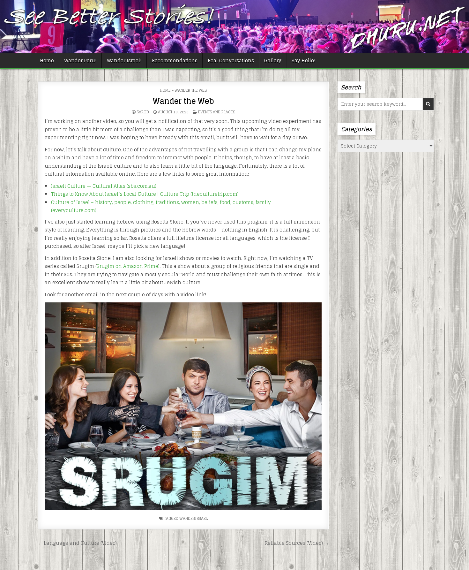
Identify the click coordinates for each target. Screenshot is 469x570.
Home (47, 60)
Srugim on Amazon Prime (127, 266)
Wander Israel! (124, 60)
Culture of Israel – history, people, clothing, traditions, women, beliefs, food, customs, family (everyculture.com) (161, 206)
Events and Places (216, 112)
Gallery (272, 60)
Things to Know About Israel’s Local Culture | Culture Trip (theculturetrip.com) (145, 194)
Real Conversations (231, 60)
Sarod (143, 112)
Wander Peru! (80, 60)
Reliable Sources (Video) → (296, 542)
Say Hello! (304, 60)
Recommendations (174, 60)
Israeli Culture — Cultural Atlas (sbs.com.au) (103, 186)
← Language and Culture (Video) (77, 542)
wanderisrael (193, 518)
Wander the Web (183, 101)
